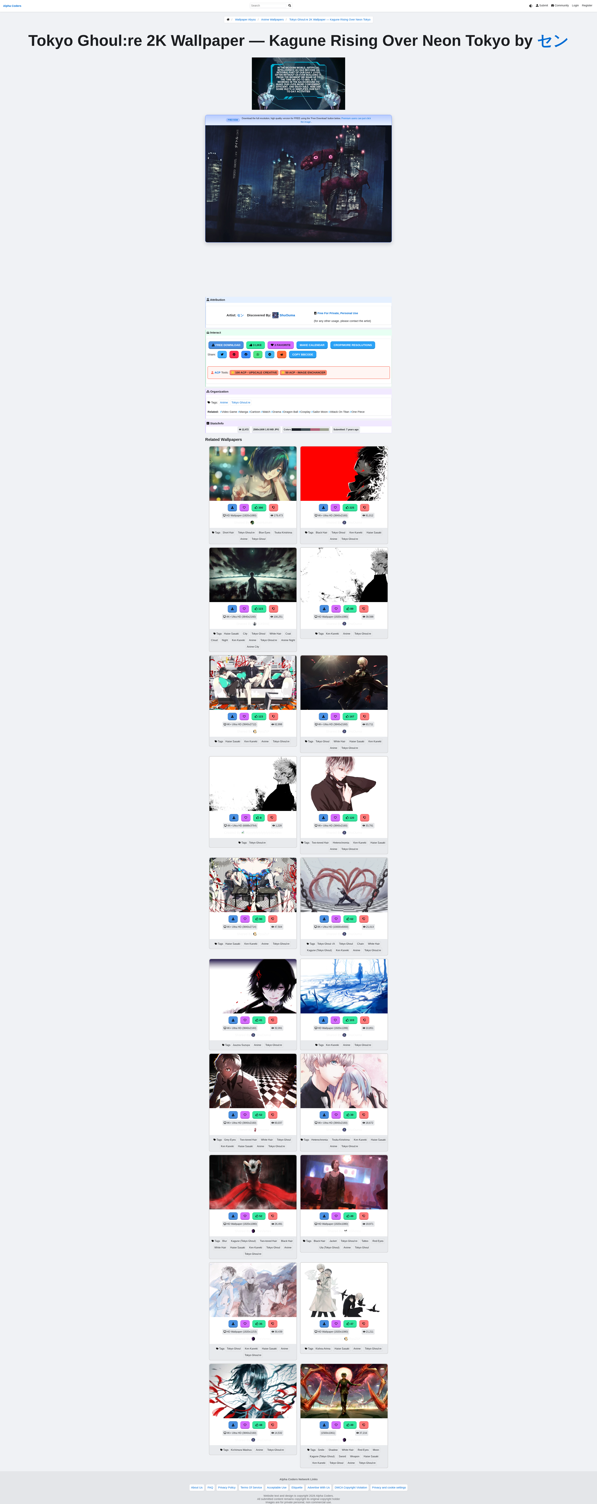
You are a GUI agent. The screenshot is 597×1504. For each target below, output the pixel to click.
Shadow (333, 1450)
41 (260, 1020)
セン (553, 40)
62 (351, 919)
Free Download (227, 345)
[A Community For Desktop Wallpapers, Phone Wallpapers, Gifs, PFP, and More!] (228, 19)
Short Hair (228, 532)
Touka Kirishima (283, 532)
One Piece (357, 411)
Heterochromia (341, 842)
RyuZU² (263, 731)
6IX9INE (263, 624)
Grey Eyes (230, 1139)
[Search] (289, 6)
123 (260, 608)
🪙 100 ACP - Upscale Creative (254, 372)
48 (260, 1425)
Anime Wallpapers (273, 19)
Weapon (354, 1456)
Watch (266, 411)
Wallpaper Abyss (245, 19)
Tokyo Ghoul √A (326, 943)
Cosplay (305, 411)
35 (260, 1323)
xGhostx (355, 1231)
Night (225, 640)
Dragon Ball (290, 411)
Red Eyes (378, 1241)
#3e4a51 (305, 429)
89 (351, 608)
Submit (543, 5)
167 (351, 716)
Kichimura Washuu (241, 1450)
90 (260, 919)
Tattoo (365, 1241)
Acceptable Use (277, 1487)
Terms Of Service (251, 1487)
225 (351, 507)
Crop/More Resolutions (353, 345)
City (245, 633)
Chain (360, 943)
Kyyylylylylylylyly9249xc (264, 832)
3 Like (257, 345)
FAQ (210, 1487)
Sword (342, 1456)
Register (587, 5)
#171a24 (296, 429)
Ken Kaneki (355, 532)
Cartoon (255, 411)
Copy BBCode (302, 354)
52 (260, 1114)
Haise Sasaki (374, 532)
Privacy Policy (227, 1487)
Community (561, 5)
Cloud (214, 640)
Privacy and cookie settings (389, 1487)
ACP (217, 372)
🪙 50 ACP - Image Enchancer (303, 372)
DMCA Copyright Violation (351, 1487)
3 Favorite (282, 345)
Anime (224, 402)
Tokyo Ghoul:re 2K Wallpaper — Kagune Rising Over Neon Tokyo (329, 19)
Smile (321, 1450)
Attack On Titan (339, 411)
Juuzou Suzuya (241, 1045)
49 (351, 1216)
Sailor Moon (320, 411)
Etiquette (297, 1487)
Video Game (229, 411)
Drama (276, 411)
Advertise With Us (319, 1487)
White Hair (275, 633)
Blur (224, 1241)
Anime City (253, 646)
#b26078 (315, 429)
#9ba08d (324, 429)
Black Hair (321, 532)
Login (575, 5)
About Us (197, 1487)
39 (351, 1114)
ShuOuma (287, 315)
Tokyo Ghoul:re (240, 402)
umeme (263, 1129)
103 (351, 1020)
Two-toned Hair (320, 842)
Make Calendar (312, 345)
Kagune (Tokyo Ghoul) (319, 950)
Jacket (333, 1241)
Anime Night (288, 640)
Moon (376, 1450)
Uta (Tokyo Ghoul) (329, 1247)
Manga (243, 411)
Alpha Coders (12, 5)
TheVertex (263, 1231)
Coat (288, 633)
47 (351, 1323)
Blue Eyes (264, 532)
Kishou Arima (323, 1348)
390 (260, 507)
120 (351, 817)
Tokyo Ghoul (259, 539)
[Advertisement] (298, 269)
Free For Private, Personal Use (337, 313)
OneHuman (263, 522)
